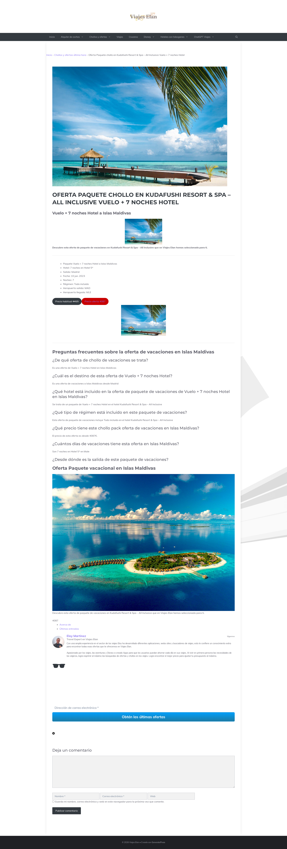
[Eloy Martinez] (58, 642)
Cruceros (133, 36)
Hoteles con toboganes (172, 36)
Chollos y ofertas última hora (70, 54)
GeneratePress (158, 842)
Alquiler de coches (70, 36)
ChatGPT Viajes (202, 36)
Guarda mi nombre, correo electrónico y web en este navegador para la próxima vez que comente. (109, 801)
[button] (236, 37)
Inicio (52, 36)
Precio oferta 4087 (95, 301)
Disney (147, 36)
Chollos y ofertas (98, 36)
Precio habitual (67, 301)
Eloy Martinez (76, 636)
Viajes (120, 36)
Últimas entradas (69, 628)
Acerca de (65, 624)
